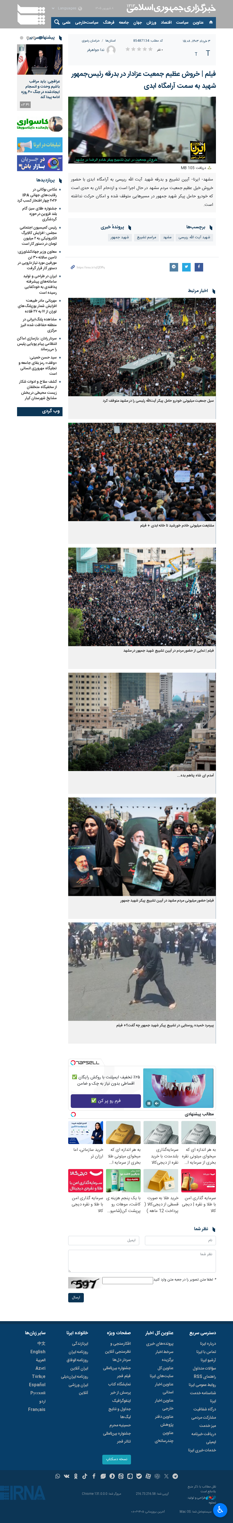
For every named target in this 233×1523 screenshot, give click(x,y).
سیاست (182, 22)
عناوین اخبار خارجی (164, 1404)
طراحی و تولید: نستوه (201, 1500)
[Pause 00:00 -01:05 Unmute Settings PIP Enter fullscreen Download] (142, 130)
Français (36, 1409)
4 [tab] (21, 38)
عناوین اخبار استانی (164, 1388)
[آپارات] (148, 1476)
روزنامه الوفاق (77, 1360)
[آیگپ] (130, 1476)
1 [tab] (40, 38)
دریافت (194, 168)
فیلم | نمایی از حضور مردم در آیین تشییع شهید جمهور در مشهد (168, 651)
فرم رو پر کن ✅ (106, 1101)
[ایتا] (121, 1476)
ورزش (151, 22)
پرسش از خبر (121, 1392)
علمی (66, 22)
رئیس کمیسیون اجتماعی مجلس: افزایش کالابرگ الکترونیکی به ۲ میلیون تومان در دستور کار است (38, 236)
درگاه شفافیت (205, 1409)
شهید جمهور (120, 238)
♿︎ (220, 1510)
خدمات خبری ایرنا (202, 1450)
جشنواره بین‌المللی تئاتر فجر (117, 1437)
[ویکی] (66, 1476)
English (37, 1352)
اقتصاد (166, 22)
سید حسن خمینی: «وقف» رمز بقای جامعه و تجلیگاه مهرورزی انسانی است (37, 366)
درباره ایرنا (208, 1343)
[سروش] (112, 1476)
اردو (42, 1401)
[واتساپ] (58, 1476)
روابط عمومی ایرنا (202, 1385)
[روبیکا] (157, 1476)
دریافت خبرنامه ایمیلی (204, 1438)
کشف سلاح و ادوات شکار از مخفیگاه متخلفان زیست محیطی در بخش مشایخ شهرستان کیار (38, 390)
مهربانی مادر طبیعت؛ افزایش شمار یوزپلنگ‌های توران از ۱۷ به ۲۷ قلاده (37, 306)
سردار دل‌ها (122, 1360)
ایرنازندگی (80, 1343)
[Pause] (148, 1103)
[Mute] (156, 1103)
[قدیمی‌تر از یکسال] (142, 347)
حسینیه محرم (120, 1425)
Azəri (40, 1368)
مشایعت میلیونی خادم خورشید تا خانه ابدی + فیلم (177, 526)
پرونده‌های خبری (159, 1343)
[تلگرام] (175, 1476)
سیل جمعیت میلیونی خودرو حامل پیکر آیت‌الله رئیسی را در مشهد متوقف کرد (158, 401)
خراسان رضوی (91, 40)
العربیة (40, 1360)
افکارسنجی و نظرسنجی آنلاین (118, 1347)
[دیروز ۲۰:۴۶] (40, 59)
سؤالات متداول (204, 1368)
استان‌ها (110, 40)
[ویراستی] (103, 1476)
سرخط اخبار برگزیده (164, 1356)
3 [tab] (28, 38)
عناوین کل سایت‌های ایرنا (161, 1372)
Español (37, 1385)
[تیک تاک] (85, 1476)
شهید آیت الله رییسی (194, 238)
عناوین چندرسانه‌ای (164, 1437)
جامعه (124, 22)
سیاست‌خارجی (86, 22)
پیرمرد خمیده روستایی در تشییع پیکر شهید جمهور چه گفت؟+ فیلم (165, 1026)
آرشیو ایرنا (208, 1360)
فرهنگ (109, 22)
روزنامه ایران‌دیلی (74, 1376)
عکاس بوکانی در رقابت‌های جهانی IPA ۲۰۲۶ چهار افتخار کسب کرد (37, 195)
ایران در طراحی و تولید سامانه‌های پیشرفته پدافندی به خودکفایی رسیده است (40, 284)
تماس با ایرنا (206, 1352)
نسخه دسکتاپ (116, 1459)
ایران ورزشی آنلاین (78, 1389)
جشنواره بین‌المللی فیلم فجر (117, 1372)
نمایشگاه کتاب (119, 1384)
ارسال (76, 1298)
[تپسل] (73, 1063)
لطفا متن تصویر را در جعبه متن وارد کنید (184, 1279)
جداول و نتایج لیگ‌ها (119, 1413)
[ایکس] (166, 1476)
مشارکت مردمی (203, 1417)
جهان (137, 22)
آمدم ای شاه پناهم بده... (195, 776)
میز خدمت (207, 1426)
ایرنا (170, 8)
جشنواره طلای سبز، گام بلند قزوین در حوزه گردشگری (39, 214)
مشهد (167, 238)
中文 (41, 1343)
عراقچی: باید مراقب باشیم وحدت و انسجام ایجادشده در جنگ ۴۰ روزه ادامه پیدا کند (40, 89)
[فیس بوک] (94, 1476)
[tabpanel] (40, 77)
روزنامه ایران (78, 1352)
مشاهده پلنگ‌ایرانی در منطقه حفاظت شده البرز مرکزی (39, 324)
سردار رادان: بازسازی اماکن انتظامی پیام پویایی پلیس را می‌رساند (37, 344)
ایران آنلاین (79, 1368)
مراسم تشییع (146, 238)
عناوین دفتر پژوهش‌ (164, 1421)
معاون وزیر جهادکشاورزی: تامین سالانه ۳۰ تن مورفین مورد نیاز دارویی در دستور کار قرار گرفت (37, 260)
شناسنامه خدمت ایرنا (203, 1397)
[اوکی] (76, 1476)
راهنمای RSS (205, 1376)
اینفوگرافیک (121, 1401)
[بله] (139, 1476)
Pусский (37, 1393)
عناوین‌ (198, 22)
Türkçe (38, 1376)
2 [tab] (34, 38)
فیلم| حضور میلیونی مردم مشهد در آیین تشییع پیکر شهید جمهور (167, 901)
